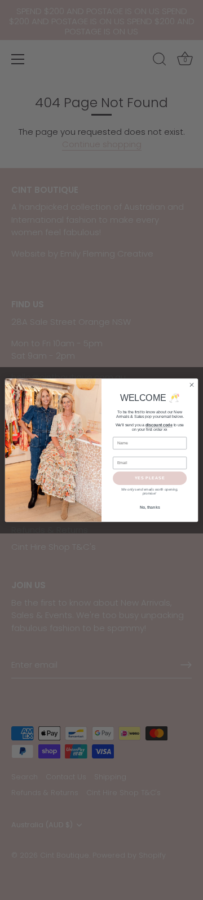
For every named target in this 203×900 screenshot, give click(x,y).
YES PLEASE (150, 478)
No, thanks (150, 507)
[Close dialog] (191, 385)
